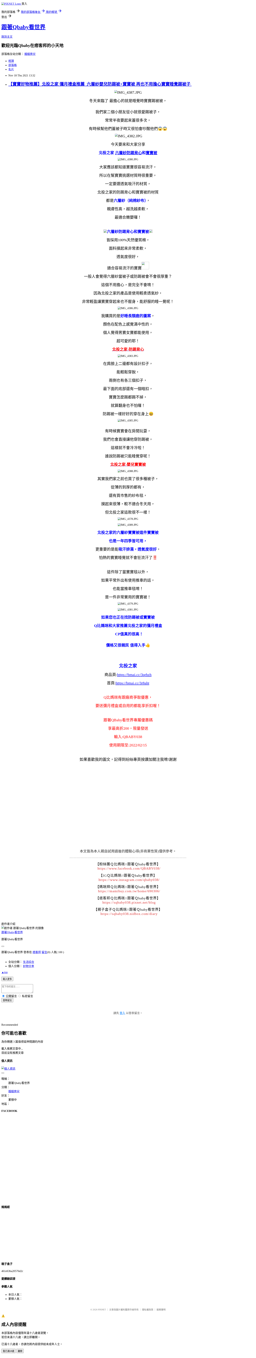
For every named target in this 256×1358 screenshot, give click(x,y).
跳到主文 (7, 36)
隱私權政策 (147, 1309)
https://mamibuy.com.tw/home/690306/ (129, 891)
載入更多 (7, 979)
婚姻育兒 (30, 54)
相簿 (11, 60)
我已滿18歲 (8, 1351)
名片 (11, 69)
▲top (4, 972)
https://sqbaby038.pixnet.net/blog (129, 902)
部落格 (12, 65)
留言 (44, 952)
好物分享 (28, 966)
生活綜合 (28, 961)
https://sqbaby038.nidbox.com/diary (129, 914)
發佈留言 (7, 1000)
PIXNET (102, 1309)
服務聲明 (161, 1309)
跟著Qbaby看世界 (23, 27)
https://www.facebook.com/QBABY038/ (129, 868)
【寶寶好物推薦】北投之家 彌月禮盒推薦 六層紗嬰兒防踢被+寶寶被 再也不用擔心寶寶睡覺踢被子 (100, 84)
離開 (20, 1351)
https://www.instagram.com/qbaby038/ (129, 880)
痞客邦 (37, 952)
